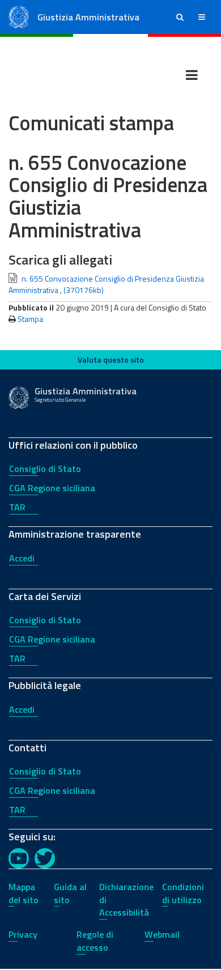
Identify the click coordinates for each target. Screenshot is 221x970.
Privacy (22, 934)
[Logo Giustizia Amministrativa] (18, 16)
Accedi (22, 558)
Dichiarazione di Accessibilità (126, 900)
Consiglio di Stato (45, 468)
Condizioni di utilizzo (183, 893)
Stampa (30, 319)
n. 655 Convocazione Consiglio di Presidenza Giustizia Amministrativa (106, 284)
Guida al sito (70, 893)
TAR (17, 507)
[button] (180, 17)
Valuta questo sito (111, 359)
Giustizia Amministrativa (88, 17)
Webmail (162, 934)
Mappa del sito (23, 893)
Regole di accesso (94, 941)
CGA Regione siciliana (52, 488)
